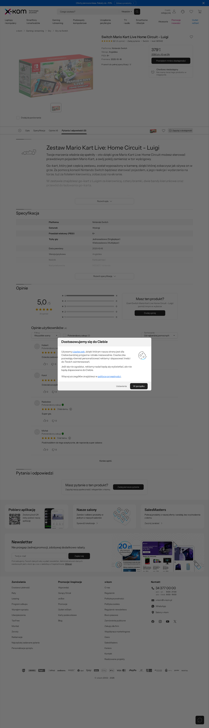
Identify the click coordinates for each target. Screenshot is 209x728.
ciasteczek (79, 351)
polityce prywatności (109, 376)
